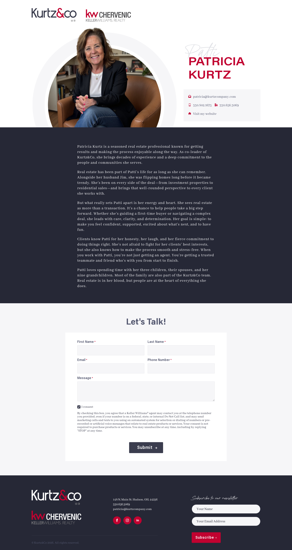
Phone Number (160, 360)
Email (82, 360)
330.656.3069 (121, 504)
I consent (87, 407)
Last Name (157, 342)
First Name (86, 342)
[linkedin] (138, 520)
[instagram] (127, 520)
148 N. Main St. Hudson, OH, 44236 (135, 499)
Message (85, 378)
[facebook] (117, 520)
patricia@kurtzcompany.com (132, 509)
